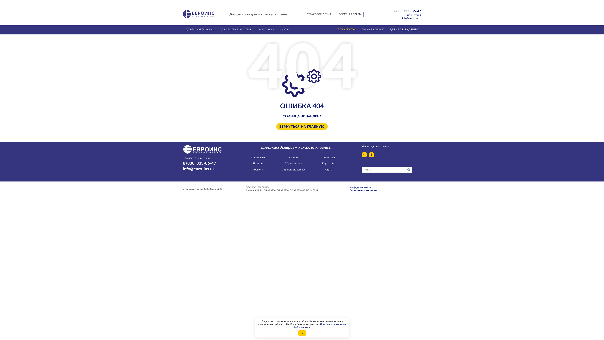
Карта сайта (329, 163)
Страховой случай (320, 14)
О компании (258, 157)
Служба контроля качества (363, 190)
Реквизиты (258, 169)
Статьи (329, 169)
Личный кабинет (372, 29)
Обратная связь (350, 14)
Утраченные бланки (293, 169)
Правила (258, 163)
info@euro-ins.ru (411, 18)
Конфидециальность (360, 187)
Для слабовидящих (404, 29)
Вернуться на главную (302, 126)
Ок (302, 333)
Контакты (329, 157)
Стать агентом (346, 29)
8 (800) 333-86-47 (407, 12)
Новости (294, 157)
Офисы (284, 29)
